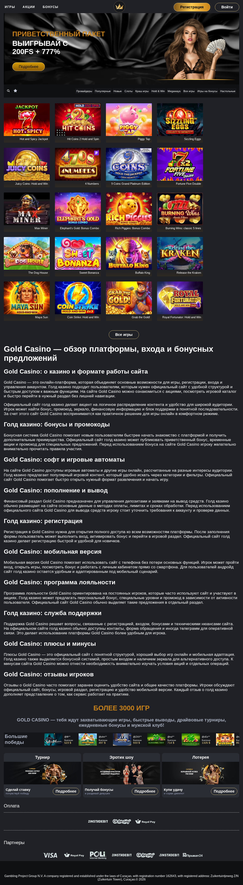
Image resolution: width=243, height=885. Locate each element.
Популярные (103, 91)
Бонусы (50, 7)
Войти (227, 7)
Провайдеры (84, 91)
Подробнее (28, 66)
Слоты (129, 91)
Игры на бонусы (207, 91)
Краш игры (142, 91)
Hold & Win (158, 91)
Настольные (227, 91)
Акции (29, 7)
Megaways (174, 91)
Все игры (189, 91)
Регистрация (192, 7)
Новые (118, 91)
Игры (10, 7)
